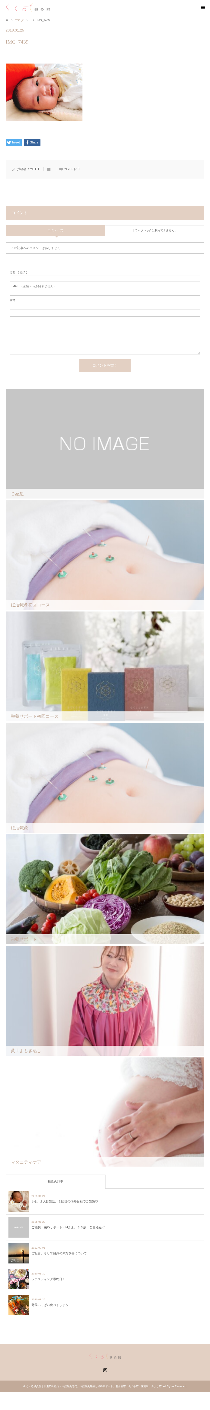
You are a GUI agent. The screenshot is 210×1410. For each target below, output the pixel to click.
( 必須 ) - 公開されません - (32, 286)
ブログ (19, 20)
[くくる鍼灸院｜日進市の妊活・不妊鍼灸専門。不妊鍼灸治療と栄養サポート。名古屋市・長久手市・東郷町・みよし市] (28, 7)
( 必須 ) (18, 272)
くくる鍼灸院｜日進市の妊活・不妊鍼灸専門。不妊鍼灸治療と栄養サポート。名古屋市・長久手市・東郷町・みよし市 (94, 1386)
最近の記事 (55, 1181)
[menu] (202, 7)
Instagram (105, 1369)
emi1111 (33, 169)
